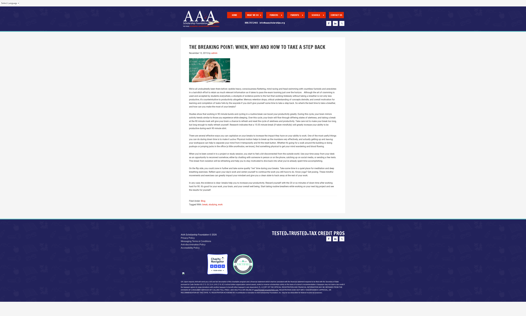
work (220, 204)
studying (213, 204)
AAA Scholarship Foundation (201, 19)
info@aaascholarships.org (272, 22)
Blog (203, 201)
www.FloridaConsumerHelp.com (266, 290)
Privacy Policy (188, 238)
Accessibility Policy (190, 248)
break (205, 204)
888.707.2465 (251, 22)
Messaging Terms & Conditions (196, 241)
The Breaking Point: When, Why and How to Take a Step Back (257, 47)
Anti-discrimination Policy (193, 244)
